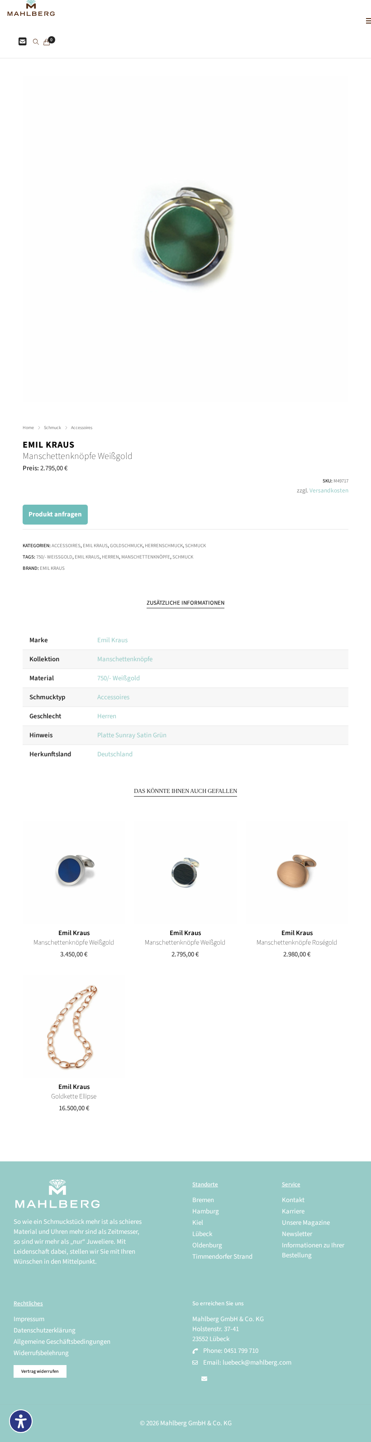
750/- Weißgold (54, 557)
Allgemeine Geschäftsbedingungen (62, 1342)
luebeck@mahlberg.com (257, 1362)
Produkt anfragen (55, 514)
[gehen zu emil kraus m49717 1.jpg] (185, 239)
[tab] (185, 603)
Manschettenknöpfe (145, 557)
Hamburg (205, 1211)
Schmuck (52, 428)
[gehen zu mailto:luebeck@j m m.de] (204, 1379)
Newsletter (297, 1234)
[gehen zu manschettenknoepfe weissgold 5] (185, 872)
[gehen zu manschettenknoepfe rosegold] (297, 872)
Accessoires (81, 428)
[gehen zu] (36, 42)
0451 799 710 (241, 1351)
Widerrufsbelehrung (41, 1353)
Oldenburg (207, 1245)
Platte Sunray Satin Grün (131, 735)
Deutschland (115, 754)
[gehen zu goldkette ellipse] (74, 1026)
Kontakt (293, 1200)
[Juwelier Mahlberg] (31, 11)
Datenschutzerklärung (45, 1330)
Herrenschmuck (164, 545)
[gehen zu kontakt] (22, 42)
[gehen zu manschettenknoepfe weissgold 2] (74, 872)
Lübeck (202, 1234)
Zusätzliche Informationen (185, 603)
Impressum (29, 1319)
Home (28, 428)
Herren (110, 557)
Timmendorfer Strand (222, 1256)
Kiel (197, 1222)
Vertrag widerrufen (40, 1371)
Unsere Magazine (306, 1222)
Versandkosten (328, 490)
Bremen (203, 1200)
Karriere (293, 1211)
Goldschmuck (126, 545)
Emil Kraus (49, 445)
